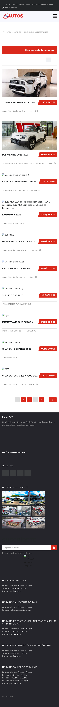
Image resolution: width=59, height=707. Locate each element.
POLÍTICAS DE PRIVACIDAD (14, 452)
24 (41, 399)
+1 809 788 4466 (11, 7)
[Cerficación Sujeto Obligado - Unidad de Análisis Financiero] (29, 562)
